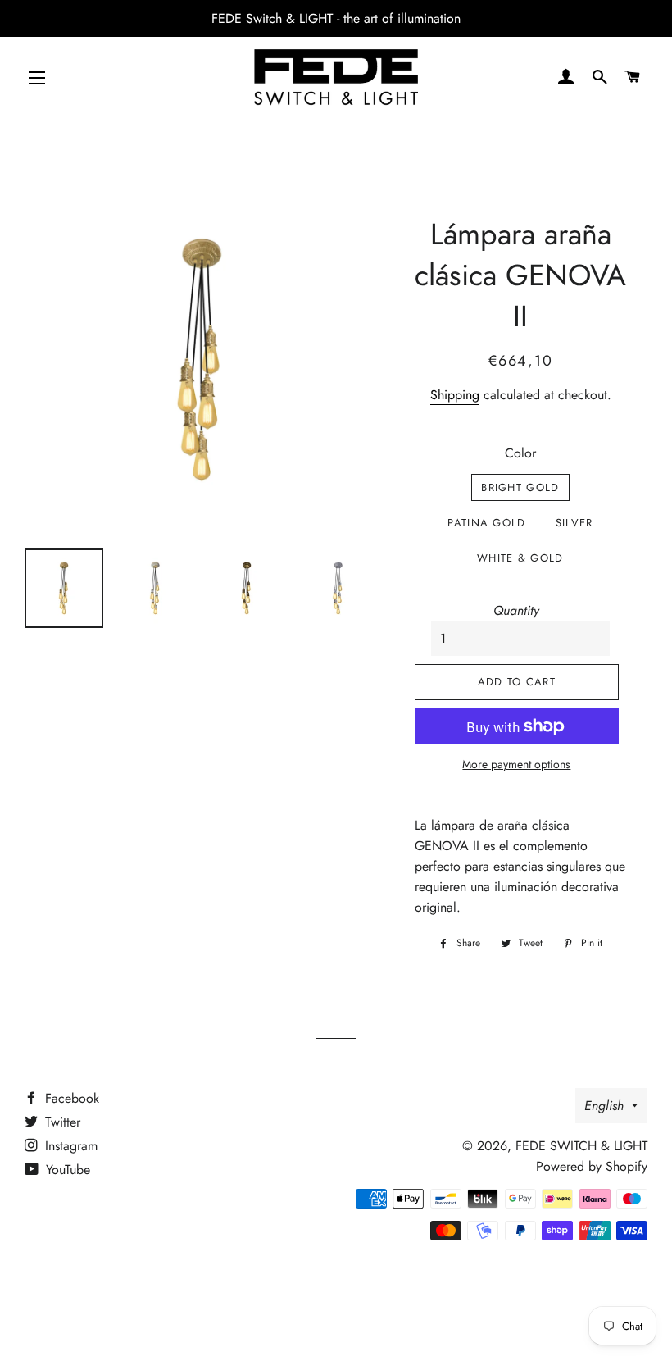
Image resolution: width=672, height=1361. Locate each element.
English (604, 1105)
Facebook (70, 1098)
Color (520, 453)
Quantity (516, 610)
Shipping (454, 394)
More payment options (516, 764)
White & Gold (520, 558)
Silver (574, 522)
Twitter (60, 1122)
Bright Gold (520, 487)
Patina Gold (486, 522)
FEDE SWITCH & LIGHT (581, 1145)
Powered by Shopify (591, 1166)
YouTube (66, 1169)
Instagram (69, 1145)
